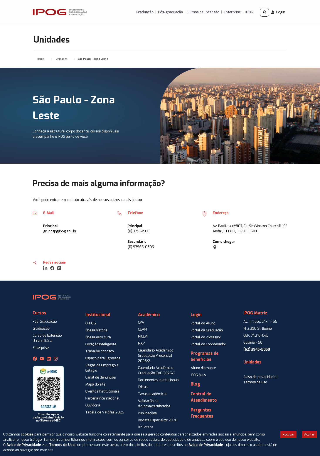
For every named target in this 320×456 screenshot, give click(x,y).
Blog (195, 384)
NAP (141, 343)
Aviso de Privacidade (24, 444)
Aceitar (309, 434)
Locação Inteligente (100, 344)
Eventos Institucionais (102, 391)
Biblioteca (145, 427)
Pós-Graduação (45, 321)
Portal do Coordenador (208, 344)
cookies (27, 434)
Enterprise (41, 347)
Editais (143, 387)
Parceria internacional (102, 398)
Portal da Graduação (207, 330)
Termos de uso (255, 382)
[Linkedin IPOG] (49, 359)
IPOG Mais (198, 375)
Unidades (61, 59)
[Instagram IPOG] (56, 359)
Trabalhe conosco (99, 351)
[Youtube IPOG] (42, 359)
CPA (141, 322)
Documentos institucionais (158, 380)
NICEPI (143, 336)
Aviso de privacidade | (260, 377)
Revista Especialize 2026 (157, 420)
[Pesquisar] (264, 12)
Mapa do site (95, 384)
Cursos (39, 313)
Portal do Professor (206, 337)
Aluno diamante (203, 368)
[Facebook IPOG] (35, 359)
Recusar (288, 434)
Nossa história (96, 330)
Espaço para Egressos (102, 358)
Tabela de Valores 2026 (104, 412)
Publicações (147, 413)
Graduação (41, 328)
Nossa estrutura (98, 337)
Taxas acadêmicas (152, 394)
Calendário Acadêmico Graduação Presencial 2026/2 (155, 355)
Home (40, 59)
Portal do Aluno (203, 323)
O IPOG (90, 323)
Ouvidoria (92, 405)
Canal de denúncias (100, 377)
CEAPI (142, 329)
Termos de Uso (62, 444)
